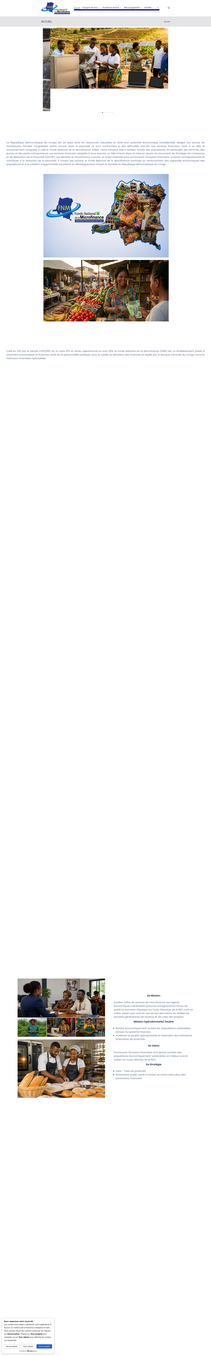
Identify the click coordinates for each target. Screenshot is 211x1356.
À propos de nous (90, 7)
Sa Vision (153, 1045)
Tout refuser (28, 1346)
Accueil (77, 7)
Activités (147, 7)
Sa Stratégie (153, 1064)
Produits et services (110, 7)
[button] (99, 7)
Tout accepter (44, 1346)
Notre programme (132, 7)
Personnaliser (12, 1346)
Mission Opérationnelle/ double (154, 1021)
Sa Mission (153, 995)
